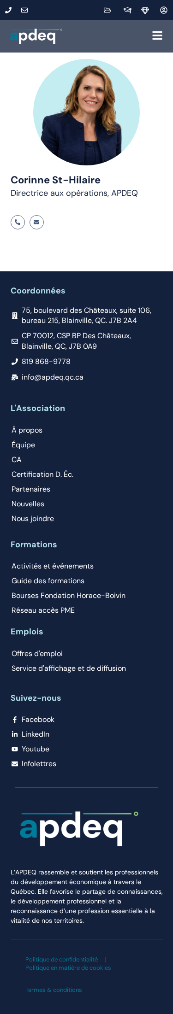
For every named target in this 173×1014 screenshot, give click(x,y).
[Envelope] (37, 222)
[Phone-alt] (18, 222)
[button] (114, 36)
